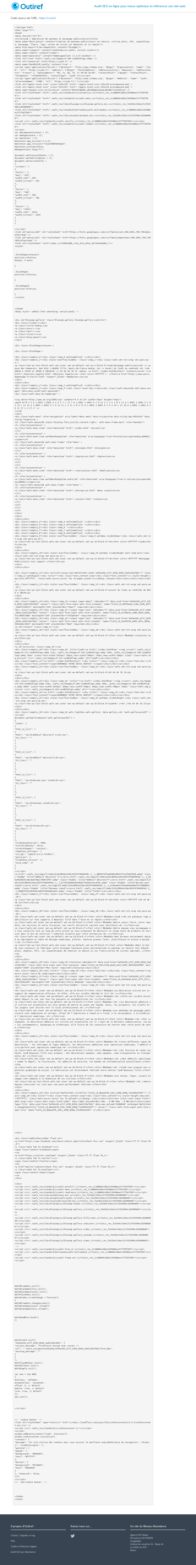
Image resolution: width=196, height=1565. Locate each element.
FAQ (13, 1541)
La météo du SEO (138, 1547)
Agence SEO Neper (139, 1535)
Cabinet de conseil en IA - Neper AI (146, 1544)
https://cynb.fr (47, 18)
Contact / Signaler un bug (23, 1536)
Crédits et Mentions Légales (24, 1547)
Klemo (133, 1550)
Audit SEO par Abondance (23, 1552)
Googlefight (135, 1541)
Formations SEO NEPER (141, 1538)
